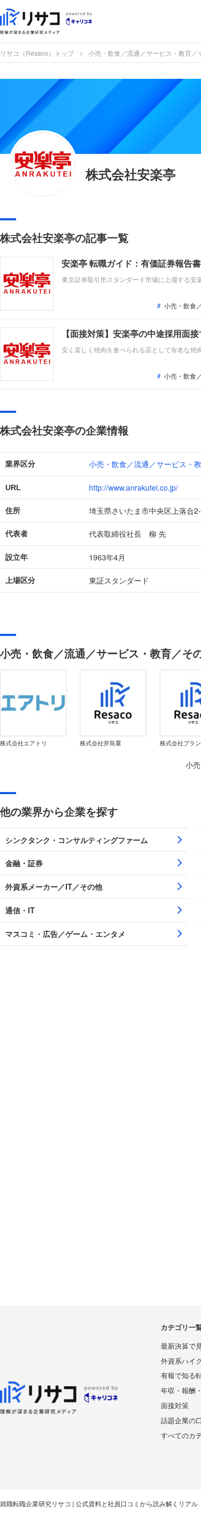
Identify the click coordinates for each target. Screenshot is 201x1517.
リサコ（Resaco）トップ (37, 52)
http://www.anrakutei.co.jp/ (133, 487)
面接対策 (175, 1405)
